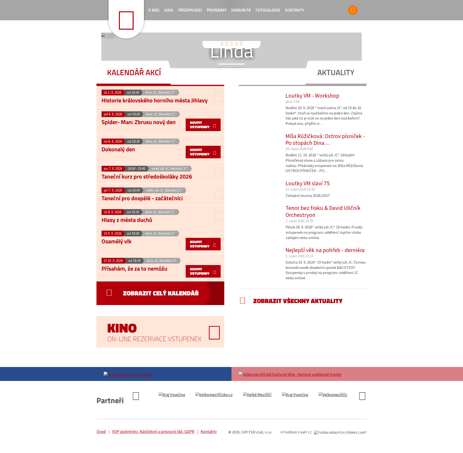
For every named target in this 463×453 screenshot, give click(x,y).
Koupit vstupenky (200, 125)
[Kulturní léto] (299, 374)
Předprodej (190, 10)
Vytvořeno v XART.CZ (296, 432)
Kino (168, 10)
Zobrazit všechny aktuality (297, 301)
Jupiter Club (126, 19)
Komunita (241, 10)
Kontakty (294, 10)
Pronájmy (216, 10)
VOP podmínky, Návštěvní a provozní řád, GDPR (153, 431)
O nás (153, 10)
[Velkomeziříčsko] (214, 395)
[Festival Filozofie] (164, 374)
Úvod (101, 431)
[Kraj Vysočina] (172, 395)
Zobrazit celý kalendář (161, 293)
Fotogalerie (268, 10)
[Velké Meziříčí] (257, 395)
